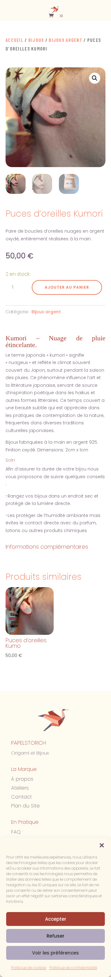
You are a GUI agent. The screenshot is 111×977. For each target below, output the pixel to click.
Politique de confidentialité (73, 967)
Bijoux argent (65, 40)
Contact (21, 796)
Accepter (55, 919)
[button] (102, 845)
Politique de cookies (28, 967)
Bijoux (36, 40)
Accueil (14, 40)
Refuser (55, 936)
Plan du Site (25, 805)
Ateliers (20, 787)
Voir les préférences (55, 953)
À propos (22, 779)
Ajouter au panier (67, 287)
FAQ (16, 831)
